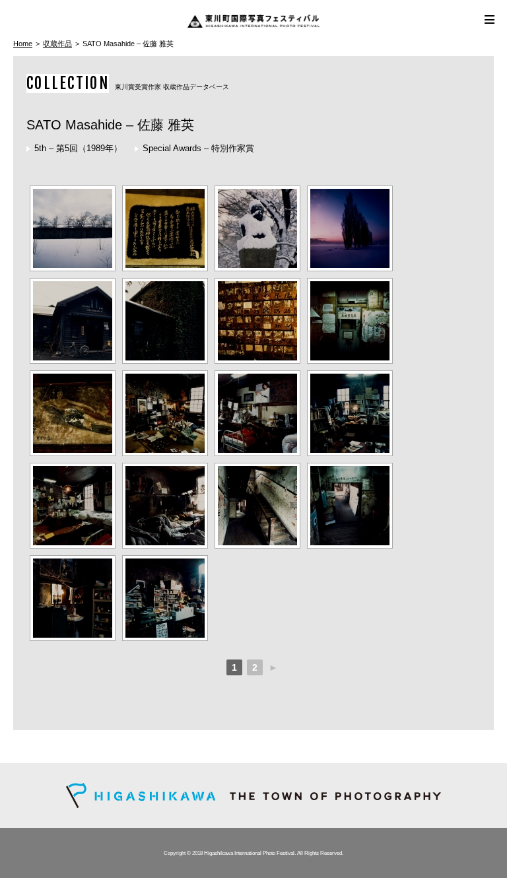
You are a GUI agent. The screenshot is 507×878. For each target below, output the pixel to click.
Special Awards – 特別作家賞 (198, 148)
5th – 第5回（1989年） (78, 148)
